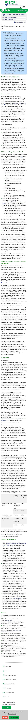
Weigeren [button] (5, 717)
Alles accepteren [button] (14, 717)
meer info (5, 283)
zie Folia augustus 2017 (17, 598)
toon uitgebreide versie (21, 22)
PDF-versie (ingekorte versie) (9, 19)
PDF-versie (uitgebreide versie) (10, 17)
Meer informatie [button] (12, 714)
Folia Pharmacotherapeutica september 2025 (13, 15)
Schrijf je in (6, 707)
